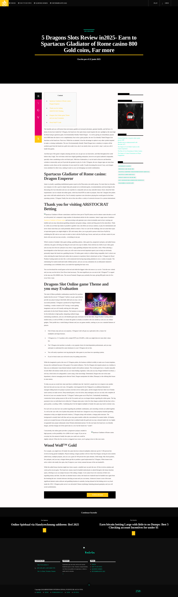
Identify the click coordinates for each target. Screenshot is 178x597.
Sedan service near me (127, 177)
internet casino (125, 166)
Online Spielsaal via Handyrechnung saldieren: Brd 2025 (45, 524)
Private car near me (126, 169)
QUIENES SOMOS (42, 3)
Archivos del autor (97, 495)
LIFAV (68, 592)
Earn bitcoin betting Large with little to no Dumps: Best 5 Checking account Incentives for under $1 (133, 526)
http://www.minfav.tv (43, 565)
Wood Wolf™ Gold (55, 122)
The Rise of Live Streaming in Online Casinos (130, 151)
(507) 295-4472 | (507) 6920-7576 (46, 568)
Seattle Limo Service (127, 174)
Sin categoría (89, 31)
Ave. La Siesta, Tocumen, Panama (46, 571)
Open (167, 3)
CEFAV (47, 592)
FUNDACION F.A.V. (57, 592)
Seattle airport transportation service (134, 171)
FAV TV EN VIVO (26, 3)
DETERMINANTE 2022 (59, 3)
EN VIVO (76, 592)
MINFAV (38, 592)
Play (155, 3)
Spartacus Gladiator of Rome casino (54, 220)
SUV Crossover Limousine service (131, 180)
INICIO (13, 3)
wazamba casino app (126, 183)
